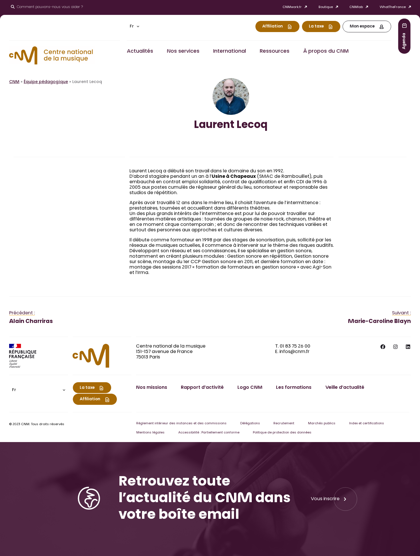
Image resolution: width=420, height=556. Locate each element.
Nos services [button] (183, 51)
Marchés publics (321, 423)
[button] (134, 26)
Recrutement (283, 423)
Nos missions (151, 387)
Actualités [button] (140, 51)
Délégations (250, 423)
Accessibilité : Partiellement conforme (208, 432)
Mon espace (362, 27)
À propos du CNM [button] (326, 51)
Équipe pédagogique (46, 82)
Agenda (404, 41)
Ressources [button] (274, 51)
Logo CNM (249, 387)
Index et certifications (366, 423)
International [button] (229, 51)
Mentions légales (150, 432)
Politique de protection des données (282, 432)
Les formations (293, 387)
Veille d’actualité (344, 387)
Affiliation (272, 27)
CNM (14, 82)
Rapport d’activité (202, 387)
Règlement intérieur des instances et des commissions (181, 423)
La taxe (316, 27)
